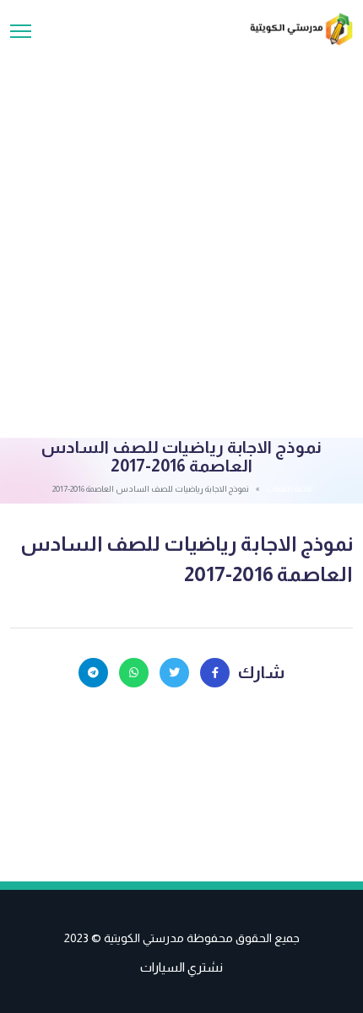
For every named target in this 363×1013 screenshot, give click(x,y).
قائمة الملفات (289, 488)
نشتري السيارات (181, 967)
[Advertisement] (181, 235)
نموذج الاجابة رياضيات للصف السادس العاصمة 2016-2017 (186, 558)
